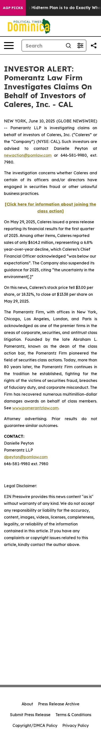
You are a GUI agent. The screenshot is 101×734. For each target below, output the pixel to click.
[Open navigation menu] (9, 45)
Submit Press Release (30, 714)
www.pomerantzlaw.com (35, 407)
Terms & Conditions (73, 714)
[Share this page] (93, 45)
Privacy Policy (75, 725)
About (27, 703)
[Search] (68, 45)
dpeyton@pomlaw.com (26, 456)
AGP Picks (13, 8)
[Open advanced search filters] (80, 45)
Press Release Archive (58, 703)
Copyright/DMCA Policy (35, 725)
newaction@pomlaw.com (27, 155)
